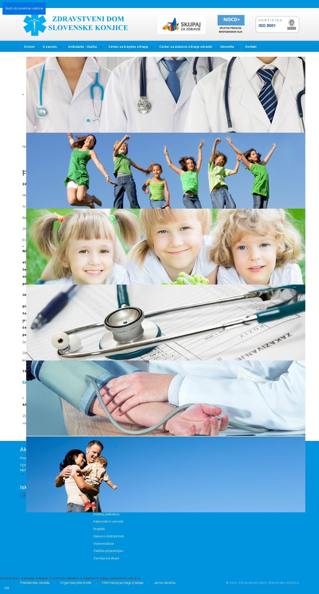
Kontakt (250, 47)
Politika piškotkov (106, 514)
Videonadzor (103, 543)
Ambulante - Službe (82, 47)
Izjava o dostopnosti (108, 536)
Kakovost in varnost (108, 521)
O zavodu (50, 47)
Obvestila (227, 47)
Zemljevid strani (106, 558)
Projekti (99, 529)
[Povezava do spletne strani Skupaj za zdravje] (183, 24)
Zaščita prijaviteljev (108, 551)
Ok (7, 588)
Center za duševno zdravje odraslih (185, 47)
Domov (29, 47)
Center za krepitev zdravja (128, 47)
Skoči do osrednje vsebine (24, 8)
